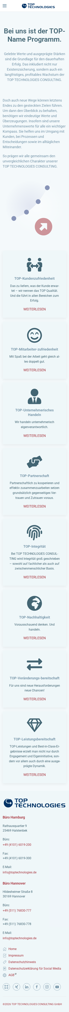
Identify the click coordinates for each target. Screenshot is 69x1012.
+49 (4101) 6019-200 (17, 842)
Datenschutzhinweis (22, 962)
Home (12, 949)
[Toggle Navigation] (5, 6)
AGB (11, 975)
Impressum (16, 955)
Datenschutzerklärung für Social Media (34, 968)
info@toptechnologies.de (19, 869)
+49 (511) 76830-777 (17, 907)
